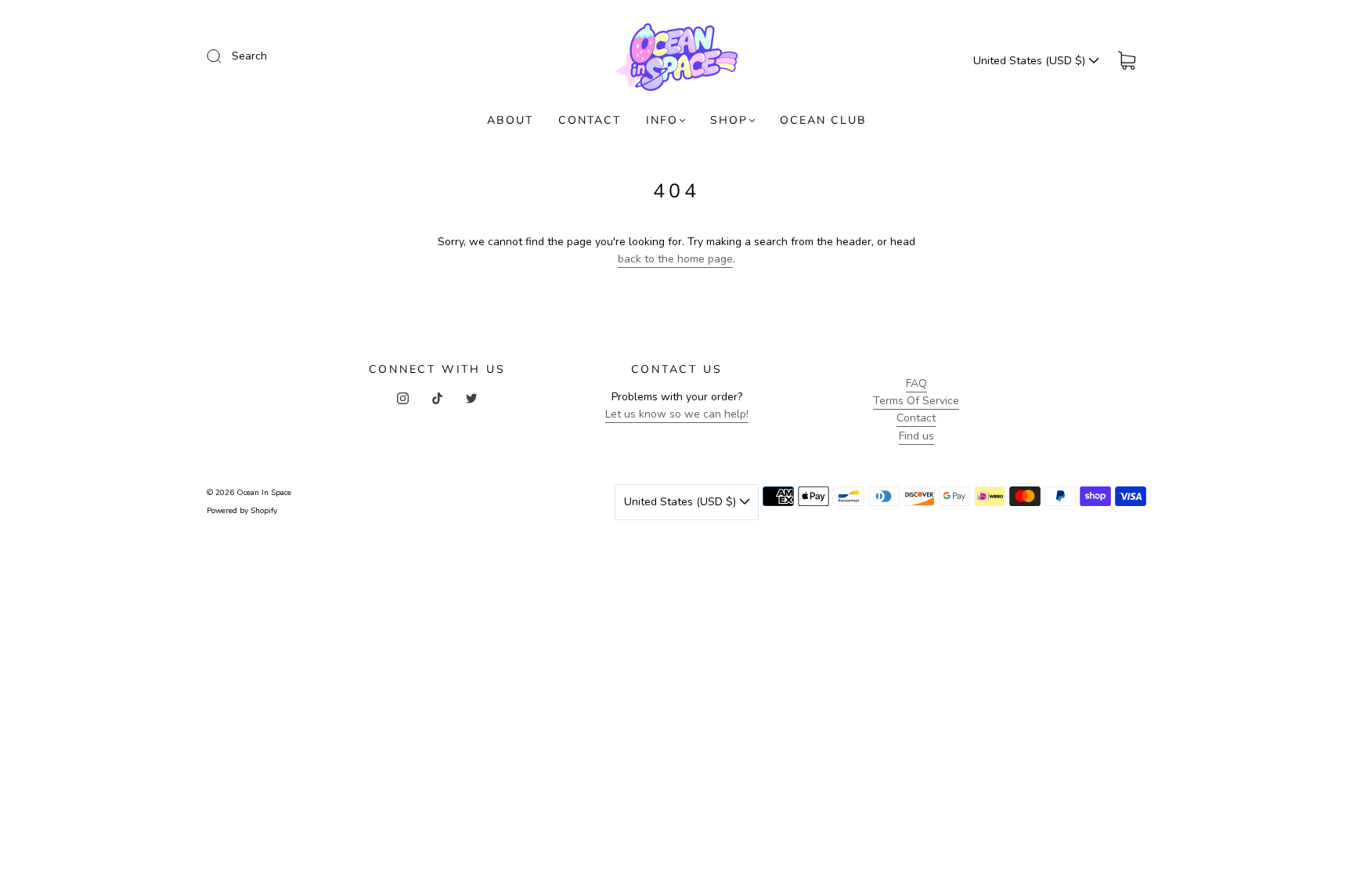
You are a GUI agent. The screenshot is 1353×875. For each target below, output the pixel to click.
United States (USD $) (1030, 60)
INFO (662, 120)
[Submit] (224, 55)
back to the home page (675, 258)
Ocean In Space (263, 492)
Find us (916, 435)
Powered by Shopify (242, 510)
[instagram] (402, 398)
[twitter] (471, 398)
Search (249, 56)
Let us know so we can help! (677, 414)
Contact (916, 417)
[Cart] (1126, 60)
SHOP (729, 120)
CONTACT (589, 120)
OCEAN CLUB (823, 120)
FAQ (916, 383)
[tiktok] (437, 398)
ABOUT (510, 120)
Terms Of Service (916, 400)
